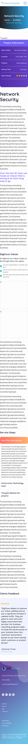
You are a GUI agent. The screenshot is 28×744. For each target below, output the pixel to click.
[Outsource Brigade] (10, 3)
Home (7, 20)
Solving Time (6, 69)
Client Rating (6, 76)
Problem (4, 63)
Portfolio (16, 20)
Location (4, 57)
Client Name (5, 50)
